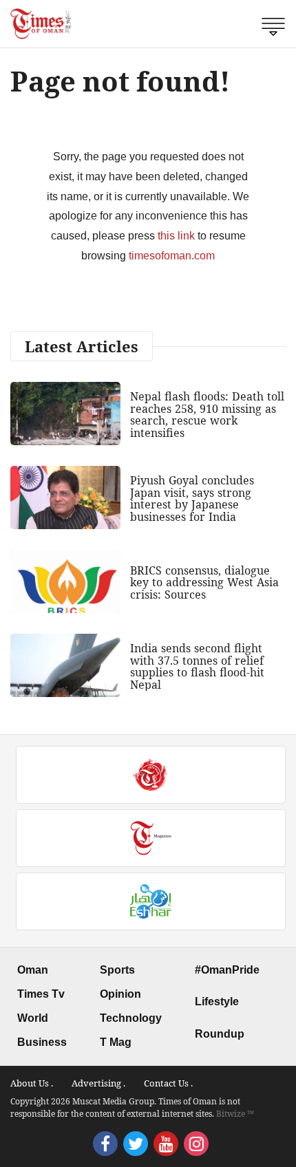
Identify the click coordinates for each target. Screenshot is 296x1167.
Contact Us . (168, 1083)
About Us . (31, 1083)
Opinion (120, 994)
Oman (32, 970)
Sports (117, 970)
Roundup (219, 1034)
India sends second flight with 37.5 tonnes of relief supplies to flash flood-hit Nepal (197, 666)
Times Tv (41, 994)
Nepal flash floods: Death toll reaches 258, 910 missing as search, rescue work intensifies (207, 414)
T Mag (115, 1042)
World (32, 1018)
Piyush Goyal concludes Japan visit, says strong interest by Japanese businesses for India (192, 498)
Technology (131, 1018)
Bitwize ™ (235, 1114)
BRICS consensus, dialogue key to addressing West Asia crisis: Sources (204, 582)
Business (42, 1042)
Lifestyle (217, 1001)
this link (176, 236)
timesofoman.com (172, 255)
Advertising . (98, 1083)
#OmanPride (227, 970)
